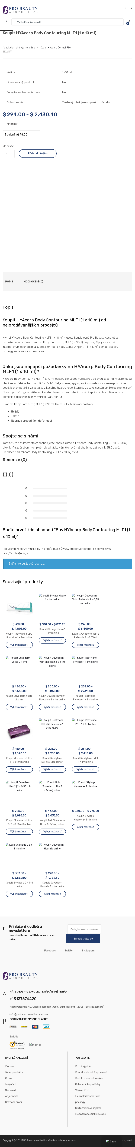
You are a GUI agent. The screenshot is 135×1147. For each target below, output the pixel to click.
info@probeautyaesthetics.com (28, 1014)
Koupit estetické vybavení (91, 1072)
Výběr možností (19, 644)
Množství (12, 124)
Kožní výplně (83, 1066)
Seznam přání (13, 1102)
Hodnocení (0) (33, 281)
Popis (9, 281)
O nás (8, 1078)
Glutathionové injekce (88, 1108)
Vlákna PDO (82, 1090)
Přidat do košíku (37, 153)
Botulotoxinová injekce (89, 1078)
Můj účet (10, 1084)
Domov (9, 1066)
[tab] (9, 281)
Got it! (118, 6)
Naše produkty (14, 1072)
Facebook (50, 950)
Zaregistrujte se (83, 938)
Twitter (69, 950)
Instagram (88, 950)
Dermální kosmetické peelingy (87, 1099)
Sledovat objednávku (12, 1093)
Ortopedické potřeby (87, 1084)
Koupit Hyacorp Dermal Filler (56, 47)
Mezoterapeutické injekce (90, 1114)
